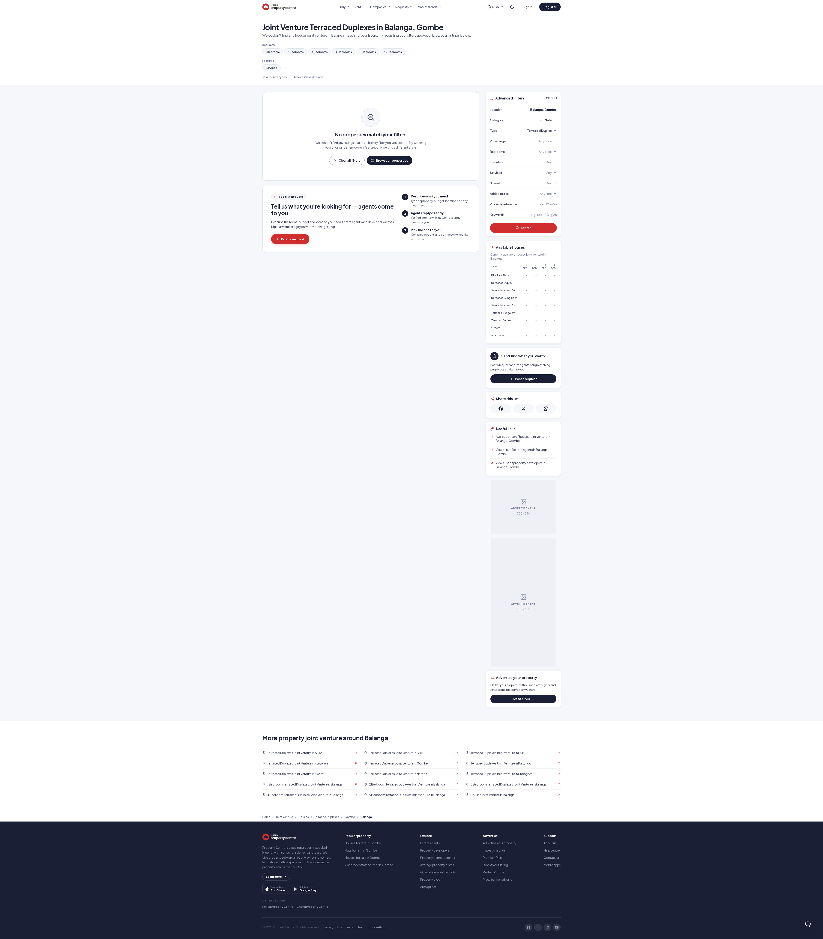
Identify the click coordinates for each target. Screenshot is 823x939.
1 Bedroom (273, 52)
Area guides (428, 887)
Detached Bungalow (504, 297)
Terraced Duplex (501, 320)
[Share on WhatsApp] (546, 408)
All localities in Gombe (308, 77)
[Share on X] (523, 408)
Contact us (552, 857)
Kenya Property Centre (277, 906)
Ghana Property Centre (312, 906)
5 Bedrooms (368, 52)
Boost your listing (495, 865)
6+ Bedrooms (393, 52)
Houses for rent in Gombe (363, 843)
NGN (495, 7)
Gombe (350, 817)
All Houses (498, 335)
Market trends (427, 7)
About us (550, 843)
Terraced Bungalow (503, 313)
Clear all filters (349, 160)
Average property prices (437, 865)
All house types (276, 77)
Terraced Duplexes (326, 817)
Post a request (293, 239)
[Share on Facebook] (500, 408)
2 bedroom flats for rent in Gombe (369, 865)
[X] (538, 927)
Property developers (434, 850)
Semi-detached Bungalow (507, 305)
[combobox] (533, 109)
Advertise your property (500, 843)
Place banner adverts (497, 879)
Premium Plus (492, 857)
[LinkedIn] (547, 927)
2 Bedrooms (295, 52)
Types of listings (494, 850)
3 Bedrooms (319, 52)
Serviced (271, 67)
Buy (342, 7)
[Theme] (512, 7)
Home (266, 817)
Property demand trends (437, 857)
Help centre (552, 850)
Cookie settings (376, 927)
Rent (357, 7)
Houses (304, 817)
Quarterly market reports (438, 872)
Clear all (551, 98)
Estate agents (430, 843)
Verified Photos (494, 872)
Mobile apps (552, 865)
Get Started (521, 699)
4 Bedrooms (343, 52)
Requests (402, 7)
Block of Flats (500, 275)
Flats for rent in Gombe (361, 850)
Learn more (274, 876)
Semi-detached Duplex (505, 290)
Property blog (430, 879)
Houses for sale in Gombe (363, 857)
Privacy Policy (333, 927)
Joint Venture (284, 817)
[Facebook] (528, 927)
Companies (378, 7)
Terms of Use (353, 927)
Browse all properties (392, 160)
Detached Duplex (501, 282)
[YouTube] (557, 927)
